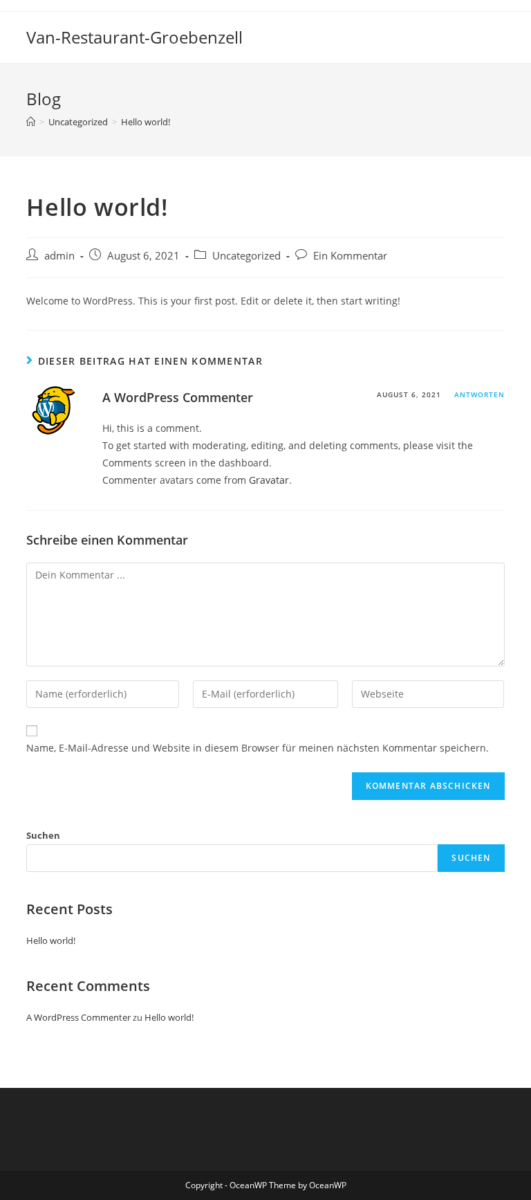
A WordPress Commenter (177, 397)
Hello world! (50, 940)
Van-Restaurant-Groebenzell (134, 37)
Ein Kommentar (350, 255)
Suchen (43, 835)
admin (59, 255)
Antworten (479, 394)
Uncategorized (246, 255)
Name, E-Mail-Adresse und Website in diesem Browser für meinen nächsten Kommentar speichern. (257, 747)
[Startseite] (30, 122)
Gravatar (269, 480)
